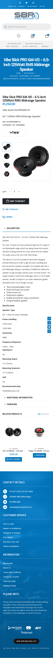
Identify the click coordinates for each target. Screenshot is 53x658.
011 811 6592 (27, 491)
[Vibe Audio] (14, 132)
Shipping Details (9, 585)
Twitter (49, 323)
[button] (4, 36)
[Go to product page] (13, 432)
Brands (45, 46)
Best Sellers (12, 46)
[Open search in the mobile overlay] (26, 26)
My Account (32, 6)
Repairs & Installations (12, 528)
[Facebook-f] (20, 3)
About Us (12, 6)
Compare (8, 217)
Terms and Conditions (12, 572)
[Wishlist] (18, 36)
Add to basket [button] (15, 459)
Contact (22, 6)
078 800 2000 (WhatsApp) (20, 496)
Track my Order (9, 581)
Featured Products (34, 44)
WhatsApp (49, 331)
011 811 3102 (14, 491)
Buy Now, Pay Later (11, 542)
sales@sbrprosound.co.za (20, 507)
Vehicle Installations (11, 546)
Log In (42, 6)
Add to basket (17, 201)
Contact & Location (11, 577)
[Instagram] (33, 3)
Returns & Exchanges (11, 533)
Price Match (8, 537)
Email (49, 327)
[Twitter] (26, 3)
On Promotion (14, 44)
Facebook (49, 319)
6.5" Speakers (18, 125)
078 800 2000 (14, 502)
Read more (40, 455)
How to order (8, 524)
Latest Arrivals (30, 46)
